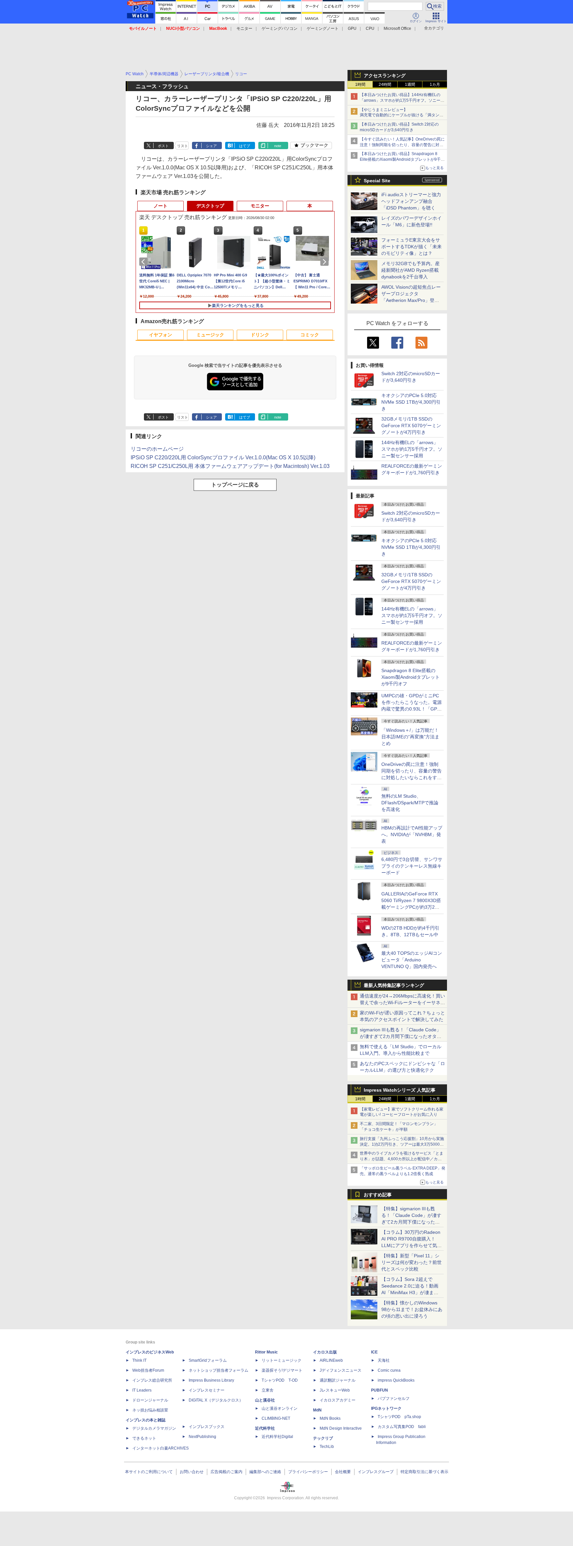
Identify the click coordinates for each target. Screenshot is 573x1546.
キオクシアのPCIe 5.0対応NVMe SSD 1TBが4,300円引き (411, 402)
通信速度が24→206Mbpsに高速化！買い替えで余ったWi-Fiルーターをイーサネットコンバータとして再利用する (402, 1002)
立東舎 (268, 1390)
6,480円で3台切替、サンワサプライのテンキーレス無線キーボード (411, 866)
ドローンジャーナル (150, 1400)
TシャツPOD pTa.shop (399, 1416)
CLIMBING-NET (276, 1418)
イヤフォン (160, 334)
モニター (244, 28)
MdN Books (330, 1418)
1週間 (410, 84)
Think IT (139, 1360)
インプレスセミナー (206, 1390)
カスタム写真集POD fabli (402, 1426)
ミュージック (210, 334)
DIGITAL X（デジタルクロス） (216, 1400)
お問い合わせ (192, 1471)
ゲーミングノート (323, 28)
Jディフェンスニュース (340, 1370)
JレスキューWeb (335, 1390)
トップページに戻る (235, 484)
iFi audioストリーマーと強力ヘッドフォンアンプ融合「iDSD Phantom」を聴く (411, 201)
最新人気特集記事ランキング (394, 985)
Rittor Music (266, 1352)
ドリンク (260, 334)
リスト (182, 146)
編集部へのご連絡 (265, 1471)
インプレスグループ (376, 1471)
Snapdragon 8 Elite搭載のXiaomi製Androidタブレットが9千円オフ (410, 677)
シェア (211, 146)
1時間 (360, 84)
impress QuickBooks (396, 1380)
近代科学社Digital (277, 1436)
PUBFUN (379, 1390)
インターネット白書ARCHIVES (160, 1448)
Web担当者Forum (148, 1370)
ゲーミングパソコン (279, 28)
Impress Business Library (211, 1380)
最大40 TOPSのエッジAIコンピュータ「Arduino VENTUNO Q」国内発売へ (411, 959)
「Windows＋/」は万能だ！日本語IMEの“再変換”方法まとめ (410, 736)
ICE (374, 1352)
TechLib (327, 1446)
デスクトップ (210, 205)
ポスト (163, 146)
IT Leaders (142, 1390)
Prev (144, 262)
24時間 (385, 84)
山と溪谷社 (265, 1400)
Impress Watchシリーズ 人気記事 (399, 1090)
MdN (317, 1410)
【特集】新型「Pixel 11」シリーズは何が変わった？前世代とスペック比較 (411, 1262)
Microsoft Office (397, 28)
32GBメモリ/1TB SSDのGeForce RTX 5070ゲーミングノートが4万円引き (411, 425)
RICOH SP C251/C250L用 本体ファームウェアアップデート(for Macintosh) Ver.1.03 (230, 466)
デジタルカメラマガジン (154, 1428)
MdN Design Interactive (341, 1428)
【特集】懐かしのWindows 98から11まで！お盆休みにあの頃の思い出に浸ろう (411, 1309)
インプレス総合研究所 (152, 1380)
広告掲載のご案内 (226, 1471)
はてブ (244, 146)
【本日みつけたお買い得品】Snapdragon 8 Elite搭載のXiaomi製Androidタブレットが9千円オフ (402, 159)
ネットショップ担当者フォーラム (218, 1370)
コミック (309, 334)
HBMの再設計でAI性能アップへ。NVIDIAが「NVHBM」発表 (411, 834)
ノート (160, 205)
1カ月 (435, 84)
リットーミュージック (281, 1360)
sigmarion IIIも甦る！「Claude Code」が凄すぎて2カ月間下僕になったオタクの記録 (400, 1036)
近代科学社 (265, 1428)
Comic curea (389, 1370)
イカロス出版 (325, 1352)
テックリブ (323, 1438)
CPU (370, 28)
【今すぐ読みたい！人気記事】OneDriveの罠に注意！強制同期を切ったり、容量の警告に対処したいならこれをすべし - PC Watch (402, 145)
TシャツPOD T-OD (280, 1380)
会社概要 (343, 1471)
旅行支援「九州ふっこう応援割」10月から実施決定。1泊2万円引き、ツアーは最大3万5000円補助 (402, 1144)
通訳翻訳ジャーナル (337, 1380)
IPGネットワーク (386, 1408)
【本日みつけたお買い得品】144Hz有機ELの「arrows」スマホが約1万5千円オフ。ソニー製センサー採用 (402, 100)
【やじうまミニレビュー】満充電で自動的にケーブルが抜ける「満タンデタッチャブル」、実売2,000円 (401, 115)
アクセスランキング (385, 75)
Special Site (377, 180)
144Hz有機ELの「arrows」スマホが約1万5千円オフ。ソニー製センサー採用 (411, 449)
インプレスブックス (206, 1426)
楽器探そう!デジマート (282, 1370)
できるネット (144, 1438)
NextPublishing (202, 1436)
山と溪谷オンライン (279, 1408)
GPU (352, 28)
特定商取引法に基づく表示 (424, 1471)
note (277, 146)
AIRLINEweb (331, 1360)
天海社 (384, 1360)
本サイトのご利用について (149, 1471)
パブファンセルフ (394, 1398)
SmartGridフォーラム (208, 1360)
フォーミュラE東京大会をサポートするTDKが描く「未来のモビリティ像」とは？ (411, 246)
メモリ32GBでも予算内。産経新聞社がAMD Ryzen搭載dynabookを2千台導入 (410, 270)
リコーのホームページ (157, 449)
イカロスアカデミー (337, 1400)
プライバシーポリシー (308, 1471)
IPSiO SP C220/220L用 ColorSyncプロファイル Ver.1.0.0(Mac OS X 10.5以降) (223, 457)
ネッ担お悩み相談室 (150, 1410)
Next (325, 262)
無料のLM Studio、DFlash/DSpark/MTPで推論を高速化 (409, 802)
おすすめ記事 (378, 1194)
